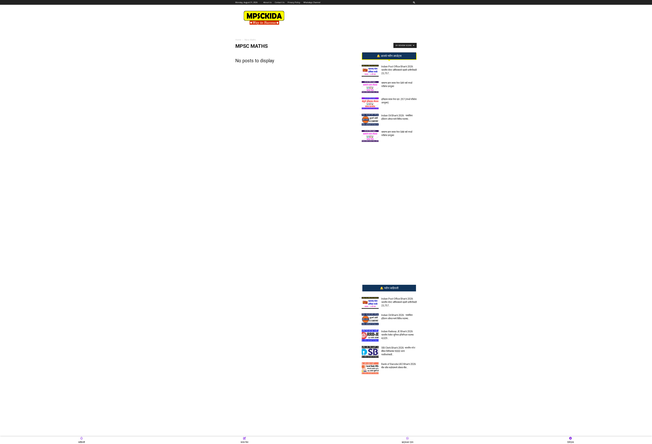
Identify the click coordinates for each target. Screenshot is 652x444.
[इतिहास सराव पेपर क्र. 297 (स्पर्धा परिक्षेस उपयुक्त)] (370, 103)
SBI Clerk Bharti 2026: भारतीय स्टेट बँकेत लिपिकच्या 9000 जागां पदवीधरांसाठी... (398, 351)
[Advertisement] (355, 17)
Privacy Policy (294, 2)
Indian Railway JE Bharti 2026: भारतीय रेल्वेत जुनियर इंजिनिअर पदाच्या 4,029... (397, 335)
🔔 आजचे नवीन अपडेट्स (389, 56)
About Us (267, 2)
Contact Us (279, 2)
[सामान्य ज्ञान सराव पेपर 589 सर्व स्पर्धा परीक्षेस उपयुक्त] (370, 87)
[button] (414, 2)
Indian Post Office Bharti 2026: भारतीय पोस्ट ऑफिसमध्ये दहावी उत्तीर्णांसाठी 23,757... (399, 70)
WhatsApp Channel (311, 2)
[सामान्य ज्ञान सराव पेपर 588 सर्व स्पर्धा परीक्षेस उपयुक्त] (370, 136)
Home (238, 39)
